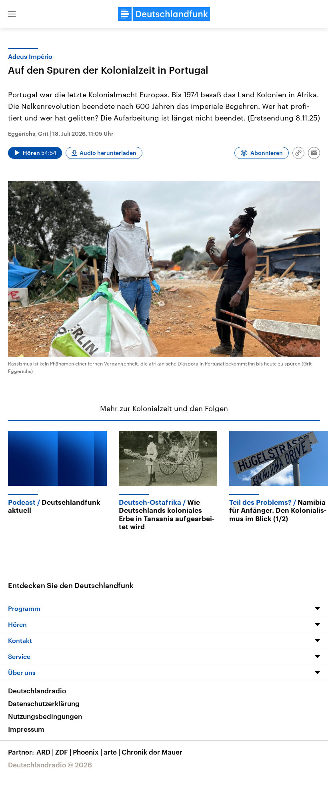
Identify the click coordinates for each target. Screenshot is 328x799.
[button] (12, 14)
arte (112, 752)
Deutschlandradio (37, 691)
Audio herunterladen (108, 152)
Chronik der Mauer (152, 752)
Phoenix (87, 752)
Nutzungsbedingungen (45, 716)
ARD (45, 752)
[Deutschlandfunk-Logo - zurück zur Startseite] (164, 14)
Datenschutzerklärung (44, 703)
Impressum (26, 729)
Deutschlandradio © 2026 (50, 765)
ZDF (63, 752)
